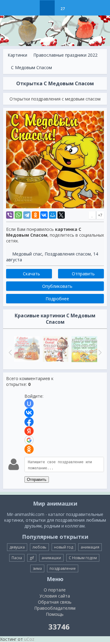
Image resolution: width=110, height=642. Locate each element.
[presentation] (9, 352)
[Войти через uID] (29, 403)
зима (37, 568)
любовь (39, 547)
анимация (90, 547)
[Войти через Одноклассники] (29, 449)
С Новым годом (83, 557)
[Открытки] (31, 8)
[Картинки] (47, 8)
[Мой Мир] (52, 215)
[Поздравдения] (77, 8)
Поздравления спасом (68, 254)
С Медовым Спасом (31, 67)
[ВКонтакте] (44, 215)
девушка (17, 547)
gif (32, 557)
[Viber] (9, 215)
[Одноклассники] (35, 215)
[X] (61, 215)
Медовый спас (27, 254)
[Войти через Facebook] (29, 421)
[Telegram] (27, 215)
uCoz (29, 639)
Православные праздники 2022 (65, 55)
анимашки (51, 557)
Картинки (17, 55)
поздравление (63, 568)
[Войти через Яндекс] (29, 431)
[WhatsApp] (18, 215)
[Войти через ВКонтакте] (29, 412)
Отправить (36, 479)
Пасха (17, 557)
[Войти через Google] (29, 440)
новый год (63, 547)
